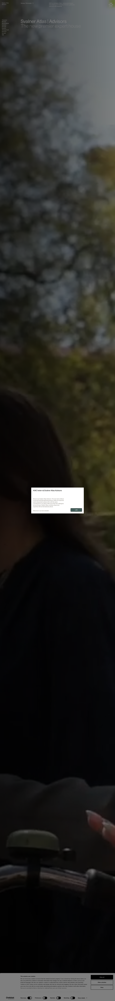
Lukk (76, 510)
